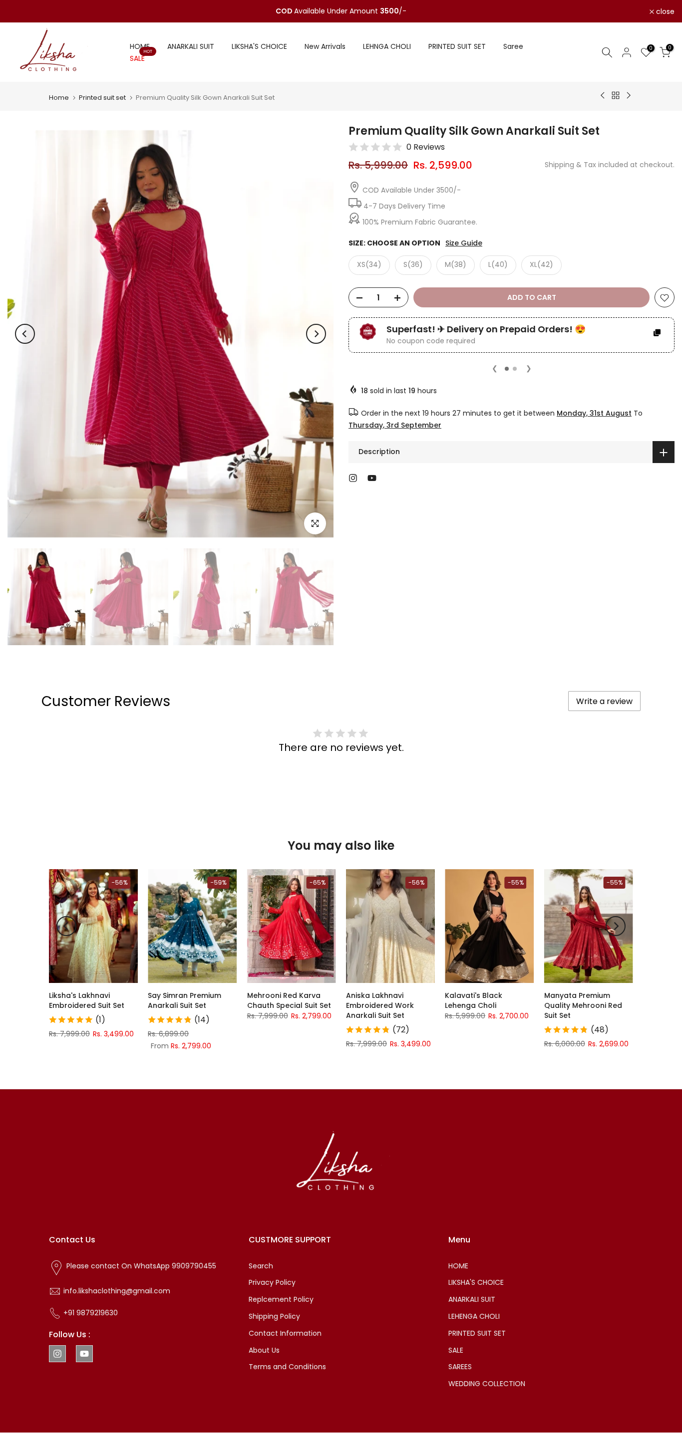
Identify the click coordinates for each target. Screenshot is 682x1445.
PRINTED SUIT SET (457, 46)
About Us (264, 1350)
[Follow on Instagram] (352, 478)
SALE (141, 57)
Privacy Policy (272, 1282)
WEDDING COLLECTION (486, 1384)
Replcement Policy (281, 1299)
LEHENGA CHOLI (474, 1316)
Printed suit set (102, 97)
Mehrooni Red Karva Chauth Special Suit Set (289, 1000)
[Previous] (25, 334)
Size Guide (463, 243)
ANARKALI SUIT (190, 46)
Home (59, 97)
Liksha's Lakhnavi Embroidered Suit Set (86, 1000)
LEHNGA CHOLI (387, 46)
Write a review (604, 701)
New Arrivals (325, 46)
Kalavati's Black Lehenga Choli (473, 1000)
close (22, 11)
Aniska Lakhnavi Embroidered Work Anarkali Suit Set (380, 1005)
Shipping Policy (274, 1316)
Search (261, 1266)
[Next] (316, 334)
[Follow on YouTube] (371, 478)
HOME (140, 46)
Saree (513, 46)
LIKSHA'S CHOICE (259, 46)
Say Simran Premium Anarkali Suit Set (184, 1000)
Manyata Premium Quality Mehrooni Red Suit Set (583, 1005)
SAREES (460, 1367)
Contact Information (285, 1333)
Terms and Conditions (287, 1367)
